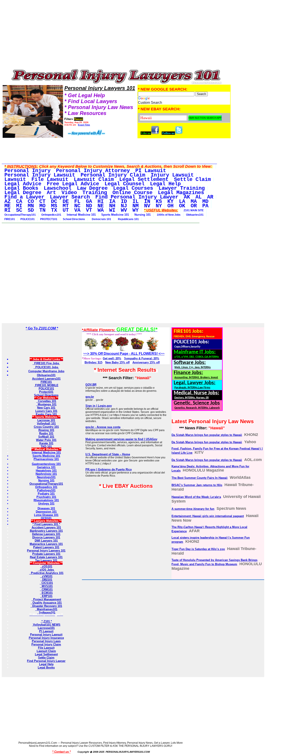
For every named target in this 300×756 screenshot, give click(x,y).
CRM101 (46, 589)
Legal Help (46, 664)
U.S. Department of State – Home (107, 454)
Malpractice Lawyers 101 (46, 544)
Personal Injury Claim (46, 644)
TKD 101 (46, 446)
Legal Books (46, 667)
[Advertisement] (116, 35)
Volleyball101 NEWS (46, 624)
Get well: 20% (112, 358)
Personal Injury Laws (46, 641)
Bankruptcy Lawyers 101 (46, 530)
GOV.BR (90, 384)
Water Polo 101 (46, 440)
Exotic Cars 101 (46, 414)
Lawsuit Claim (46, 651)
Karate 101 (46, 443)
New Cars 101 (46, 407)
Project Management (46, 599)
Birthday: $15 (93, 362)
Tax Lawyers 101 (46, 560)
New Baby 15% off (117, 362)
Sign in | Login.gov (98, 405)
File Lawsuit (46, 647)
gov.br (89, 396)
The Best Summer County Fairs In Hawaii (200, 477)
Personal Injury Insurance (46, 637)
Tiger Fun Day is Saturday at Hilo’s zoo (198, 549)
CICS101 (46, 583)
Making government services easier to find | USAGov (121, 439)
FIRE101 (9, 219)
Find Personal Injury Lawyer (46, 661)
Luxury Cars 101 (46, 411)
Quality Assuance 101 (46, 602)
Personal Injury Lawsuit (46, 634)
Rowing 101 (46, 430)
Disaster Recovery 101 (46, 606)
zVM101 (46, 576)
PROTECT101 (48, 219)
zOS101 (46, 566)
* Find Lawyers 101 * (46, 524)
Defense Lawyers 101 (46, 534)
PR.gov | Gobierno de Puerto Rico (108, 469)
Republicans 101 (128, 219)
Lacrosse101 (46, 628)
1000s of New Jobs (168, 214)
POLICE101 (27, 219)
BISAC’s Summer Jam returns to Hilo (197, 485)
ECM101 (46, 592)
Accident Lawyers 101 (46, 527)
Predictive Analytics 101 (46, 573)
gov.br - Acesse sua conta (102, 427)
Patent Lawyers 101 (46, 547)
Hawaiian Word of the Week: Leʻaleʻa (196, 497)
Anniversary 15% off (146, 362)
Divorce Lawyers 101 (46, 537)
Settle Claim (46, 657)
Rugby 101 (46, 433)
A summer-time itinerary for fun (193, 508)
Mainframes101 (46, 609)
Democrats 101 (100, 219)
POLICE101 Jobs (46, 367)
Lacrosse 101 (46, 420)
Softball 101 (46, 436)
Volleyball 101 (46, 423)
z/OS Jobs (46, 569)
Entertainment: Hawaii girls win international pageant (208, 516)
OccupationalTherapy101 (20, 214)
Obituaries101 (195, 214)
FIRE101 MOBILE (46, 385)
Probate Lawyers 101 (46, 554)
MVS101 (46, 586)
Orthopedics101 (51, 214)
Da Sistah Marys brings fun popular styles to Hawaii (207, 435)
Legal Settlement (46, 654)
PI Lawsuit (46, 631)
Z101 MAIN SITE (194, 210)
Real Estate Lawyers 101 (46, 557)
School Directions (74, 219)
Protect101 (46, 391)
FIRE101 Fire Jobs (46, 363)
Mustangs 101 (46, 404)
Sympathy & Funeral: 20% (141, 358)
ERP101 (46, 596)
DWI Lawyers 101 (46, 540)
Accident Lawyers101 (46, 378)
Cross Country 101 (46, 426)
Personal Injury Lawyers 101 (46, 550)
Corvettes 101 (46, 401)
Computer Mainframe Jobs (46, 371)
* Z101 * (46, 621)
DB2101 (46, 579)
